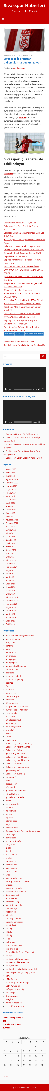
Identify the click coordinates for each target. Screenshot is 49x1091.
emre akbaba (11, 713)
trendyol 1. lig (12, 949)
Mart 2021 (10, 577)
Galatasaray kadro (14, 763)
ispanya (9, 817)
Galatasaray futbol (14, 750)
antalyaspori (11, 662)
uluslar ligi (10, 992)
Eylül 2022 (10, 516)
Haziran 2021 (11, 567)
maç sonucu (11, 854)
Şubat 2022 (11, 540)
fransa (8, 733)
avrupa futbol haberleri (16, 666)
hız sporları (11, 810)
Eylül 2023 (10, 476)
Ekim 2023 (10, 472)
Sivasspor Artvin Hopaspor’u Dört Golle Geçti (24, 249)
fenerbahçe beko (13, 726)
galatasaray (11, 740)
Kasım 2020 (11, 590)
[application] (24, 379)
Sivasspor (8, 173)
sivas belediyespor (14, 878)
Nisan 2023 (11, 493)
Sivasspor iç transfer (34, 334)
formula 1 (10, 730)
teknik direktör (12, 925)
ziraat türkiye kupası (15, 1006)
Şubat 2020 (11, 617)
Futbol (25, 55)
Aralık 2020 (10, 587)
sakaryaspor (11, 864)
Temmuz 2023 (12, 482)
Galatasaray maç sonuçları (17, 767)
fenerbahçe (11, 723)
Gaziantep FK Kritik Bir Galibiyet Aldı (20, 222)
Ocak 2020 (10, 620)
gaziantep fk (11, 777)
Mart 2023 (10, 496)
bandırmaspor (12, 669)
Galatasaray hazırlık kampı (17, 757)
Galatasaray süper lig (15, 773)
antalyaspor (11, 659)
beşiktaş (9, 683)
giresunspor (11, 784)
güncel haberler (13, 794)
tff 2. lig (9, 932)
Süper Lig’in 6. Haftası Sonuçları (18, 290)
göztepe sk (10, 787)
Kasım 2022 (11, 509)
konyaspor (10, 844)
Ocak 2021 (10, 583)
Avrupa (22, 117)
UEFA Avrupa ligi (13, 986)
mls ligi (9, 858)
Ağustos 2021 (12, 560)
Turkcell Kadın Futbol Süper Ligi (20, 952)
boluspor (10, 689)
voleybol (9, 999)
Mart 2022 (10, 536)
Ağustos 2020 (12, 597)
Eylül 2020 (10, 594)
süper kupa (11, 911)
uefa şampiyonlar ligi (15, 989)
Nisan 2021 (11, 573)
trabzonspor (11, 942)
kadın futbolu (12, 827)
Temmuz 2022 (12, 523)
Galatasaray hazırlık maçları (18, 760)
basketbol (10, 672)
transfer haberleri (14, 945)
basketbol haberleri (14, 676)
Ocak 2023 (10, 503)
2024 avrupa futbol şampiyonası (20, 635)
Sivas (31, 55)
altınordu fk (11, 652)
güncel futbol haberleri (16, 790)
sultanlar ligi (11, 908)
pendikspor (11, 861)
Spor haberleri (12, 895)
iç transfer (9, 334)
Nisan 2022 (11, 533)
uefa (8, 975)
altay (8, 649)
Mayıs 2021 (11, 570)
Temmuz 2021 (12, 563)
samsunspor (11, 868)
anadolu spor (19, 68)
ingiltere (9, 814)
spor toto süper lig (14, 905)
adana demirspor (13, 639)
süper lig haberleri (14, 918)
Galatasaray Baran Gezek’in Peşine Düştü (22, 246)
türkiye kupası (12, 965)
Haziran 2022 (11, 526)
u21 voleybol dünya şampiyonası (20, 972)
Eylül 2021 (10, 556)
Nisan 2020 (11, 610)
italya (8, 824)
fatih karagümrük (13, 720)
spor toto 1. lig (12, 901)
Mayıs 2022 (11, 530)
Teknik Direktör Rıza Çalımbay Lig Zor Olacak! (24, 345)
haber (8, 800)
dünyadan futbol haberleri (17, 706)
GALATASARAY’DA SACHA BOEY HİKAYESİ (22, 313)
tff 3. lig (9, 935)
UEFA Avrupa (11, 979)
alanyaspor (11, 642)
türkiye (9, 955)
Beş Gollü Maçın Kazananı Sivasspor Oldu (22, 303)
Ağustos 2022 (12, 519)
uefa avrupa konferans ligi (17, 982)
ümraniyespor (12, 996)
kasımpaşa (10, 834)
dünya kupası (12, 703)
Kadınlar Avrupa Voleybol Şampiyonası (23, 831)
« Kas (5, 1076)
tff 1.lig (9, 928)
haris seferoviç (12, 804)
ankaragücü (11, 656)
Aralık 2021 (10, 546)
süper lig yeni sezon (14, 922)
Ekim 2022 (10, 513)
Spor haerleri (11, 898)
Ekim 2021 (10, 553)
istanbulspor (11, 821)
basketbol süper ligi (14, 679)
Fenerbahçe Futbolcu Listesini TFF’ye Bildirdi (23, 300)
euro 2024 (10, 716)
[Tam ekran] (43, 389)
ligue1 (8, 851)
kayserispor (11, 837)
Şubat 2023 (11, 499)
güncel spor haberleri (15, 797)
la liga (8, 848)
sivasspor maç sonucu (16, 891)
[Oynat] (6, 389)
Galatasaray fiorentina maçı (18, 746)
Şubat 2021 (11, 580)
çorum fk (10, 699)
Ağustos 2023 (12, 479)
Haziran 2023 (11, 486)
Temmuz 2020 (12, 600)
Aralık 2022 (10, 506)
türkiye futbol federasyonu (17, 962)
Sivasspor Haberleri (24, 5)
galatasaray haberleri (15, 753)
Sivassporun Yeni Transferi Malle (19, 341)
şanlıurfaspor (12, 871)
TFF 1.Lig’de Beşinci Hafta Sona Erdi (19, 317)
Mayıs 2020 (11, 607)
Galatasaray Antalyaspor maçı (19, 743)
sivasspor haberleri (14, 888)
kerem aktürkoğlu (14, 841)
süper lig (9, 915)
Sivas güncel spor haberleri (18, 881)
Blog (20, 55)
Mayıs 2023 (11, 489)
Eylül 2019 (10, 624)
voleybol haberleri (14, 1002)
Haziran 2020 (11, 604)
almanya (9, 645)
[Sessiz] (39, 389)
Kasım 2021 (11, 550)
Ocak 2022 (10, 543)
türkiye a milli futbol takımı (17, 959)
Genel (8, 780)
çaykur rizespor (13, 696)
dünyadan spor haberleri (17, 709)
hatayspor (10, 807)
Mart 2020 (10, 614)
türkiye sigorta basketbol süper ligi (21, 969)
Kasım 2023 (11, 469)
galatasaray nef (12, 770)
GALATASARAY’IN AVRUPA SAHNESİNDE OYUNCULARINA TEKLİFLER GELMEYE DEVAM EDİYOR (23, 270)
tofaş (8, 938)
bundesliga (11, 693)
